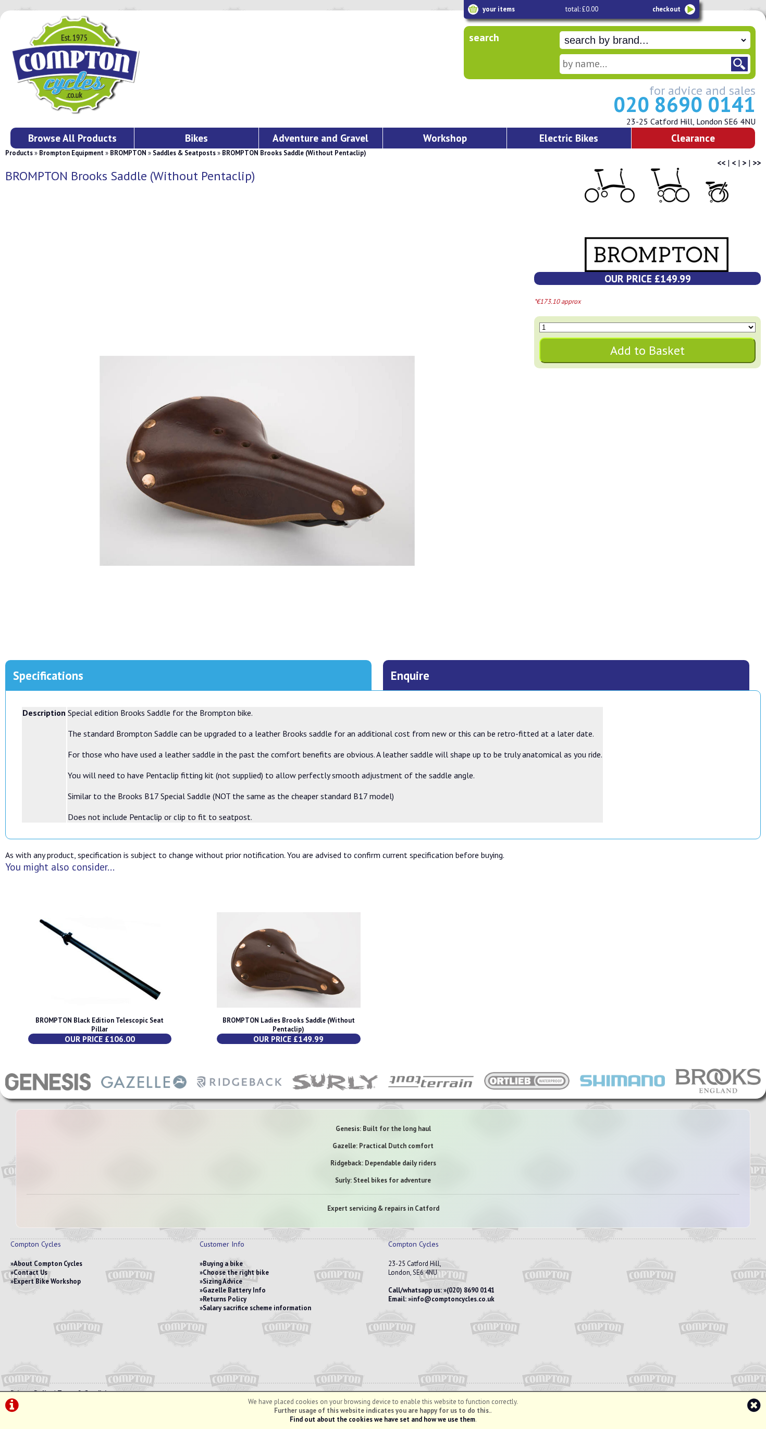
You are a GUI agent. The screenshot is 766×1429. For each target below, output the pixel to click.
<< (721, 162)
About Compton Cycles (48, 1263)
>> (756, 162)
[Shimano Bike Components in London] (622, 1093)
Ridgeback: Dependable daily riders (383, 1163)
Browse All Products (72, 137)
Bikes (196, 137)
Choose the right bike (236, 1272)
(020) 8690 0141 (471, 1290)
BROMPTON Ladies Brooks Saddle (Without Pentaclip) (289, 1025)
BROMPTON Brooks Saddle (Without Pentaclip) (294, 152)
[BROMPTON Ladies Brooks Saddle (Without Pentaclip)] (289, 1011)
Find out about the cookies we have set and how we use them (382, 1419)
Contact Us (30, 1272)
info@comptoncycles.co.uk (453, 1299)
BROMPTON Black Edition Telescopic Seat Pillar (99, 1025)
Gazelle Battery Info (234, 1290)
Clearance (693, 137)
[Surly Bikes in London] (335, 1093)
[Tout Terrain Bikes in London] (431, 1093)
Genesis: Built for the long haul (383, 1128)
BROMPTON (128, 152)
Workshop (445, 137)
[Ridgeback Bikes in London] (239, 1093)
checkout (666, 9)
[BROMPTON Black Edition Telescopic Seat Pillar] (100, 1011)
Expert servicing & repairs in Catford (383, 1208)
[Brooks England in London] (718, 1093)
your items (499, 9)
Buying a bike (223, 1263)
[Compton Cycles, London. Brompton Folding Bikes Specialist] (114, 112)
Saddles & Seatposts (184, 152)
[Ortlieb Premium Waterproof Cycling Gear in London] (527, 1093)
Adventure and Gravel (320, 137)
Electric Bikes (568, 137)
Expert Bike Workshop (47, 1281)
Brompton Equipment (71, 152)
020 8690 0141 (684, 104)
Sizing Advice (222, 1281)
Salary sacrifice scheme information (257, 1307)
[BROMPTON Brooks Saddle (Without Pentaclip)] (257, 461)
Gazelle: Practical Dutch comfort (383, 1145)
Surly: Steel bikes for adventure (383, 1180)
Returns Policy (224, 1299)
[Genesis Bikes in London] (48, 1093)
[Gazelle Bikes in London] (144, 1093)
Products (19, 152)
